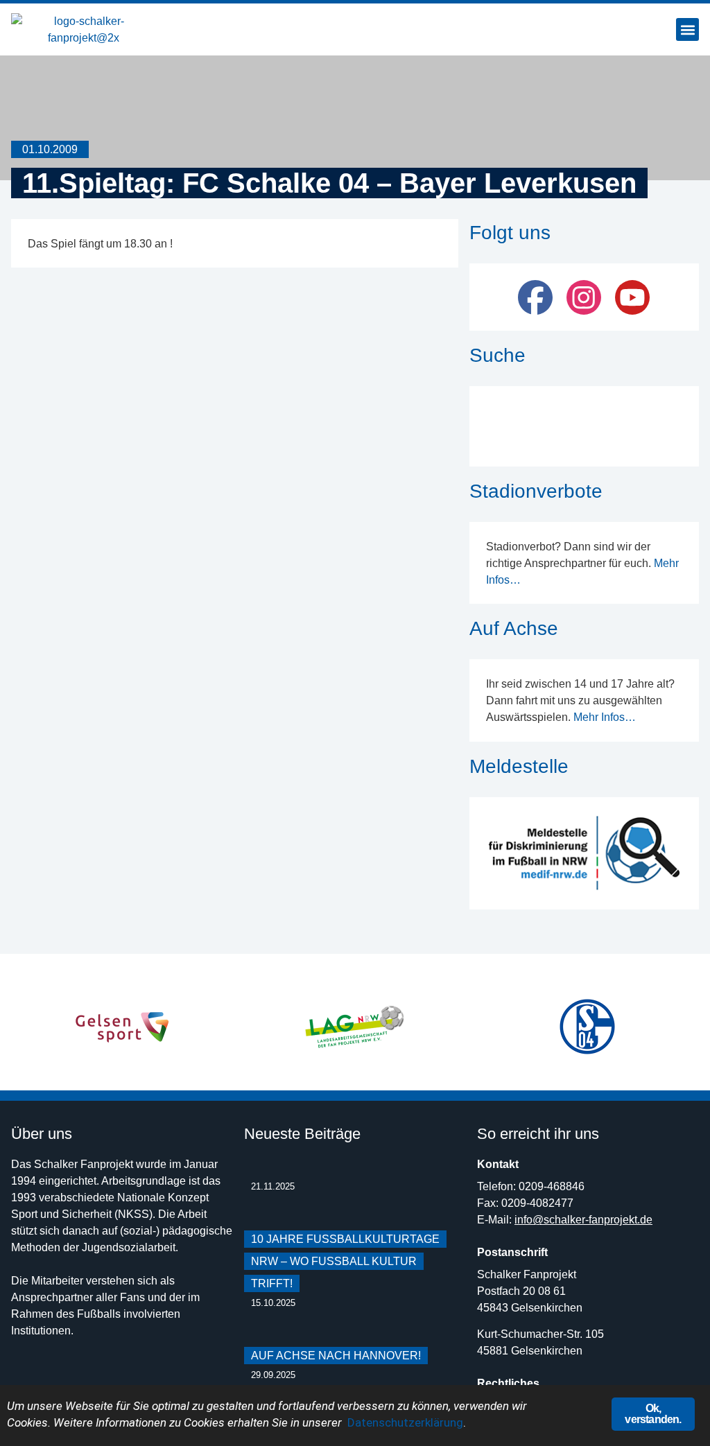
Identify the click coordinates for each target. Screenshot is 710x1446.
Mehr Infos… (604, 717)
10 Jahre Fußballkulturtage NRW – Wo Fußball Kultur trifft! (345, 1261)
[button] (687, 29)
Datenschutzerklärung (405, 1422)
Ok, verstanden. (653, 1413)
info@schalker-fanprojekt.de (583, 1220)
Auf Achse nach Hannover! (336, 1355)
